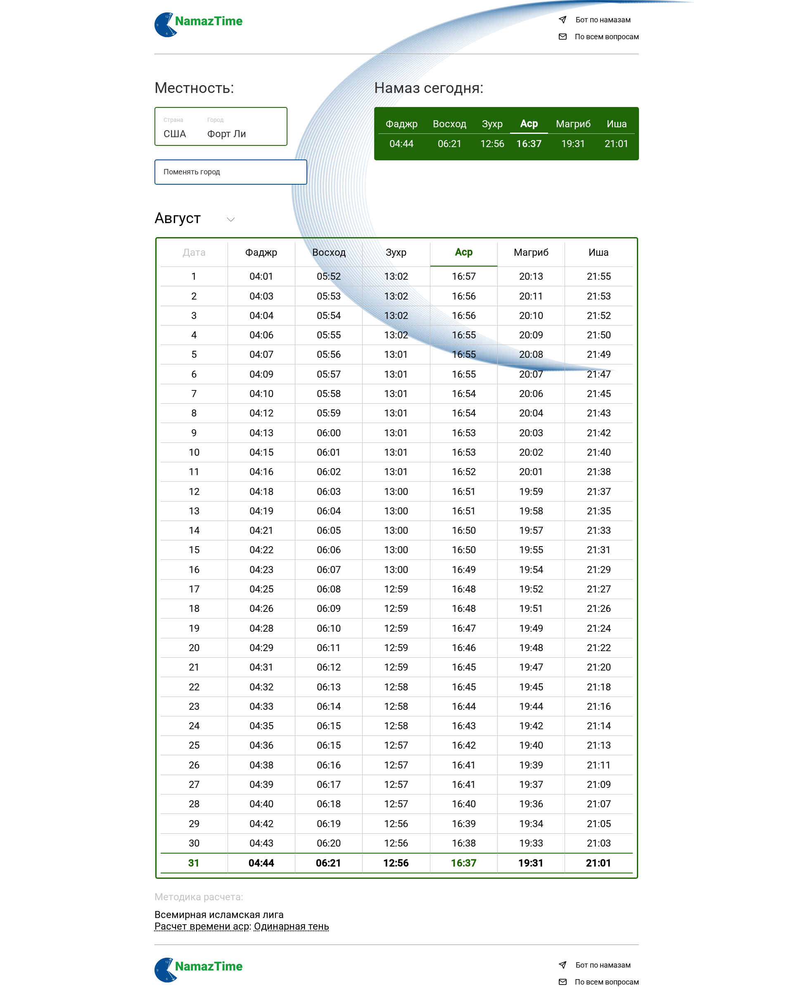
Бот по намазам (603, 19)
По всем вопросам (607, 36)
